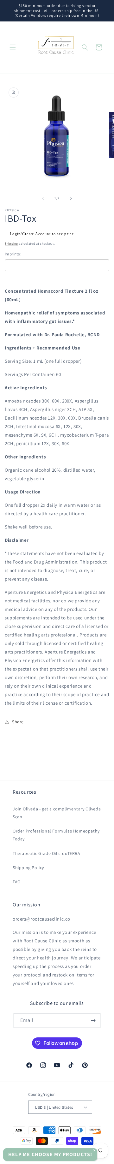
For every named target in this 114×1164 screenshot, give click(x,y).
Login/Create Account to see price (42, 234)
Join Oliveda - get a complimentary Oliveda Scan (57, 813)
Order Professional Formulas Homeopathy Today (56, 835)
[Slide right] (71, 198)
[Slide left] (43, 198)
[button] (13, 47)
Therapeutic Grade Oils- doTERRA (46, 853)
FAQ (17, 882)
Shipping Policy (28, 867)
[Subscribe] (93, 1020)
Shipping (11, 244)
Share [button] (18, 722)
